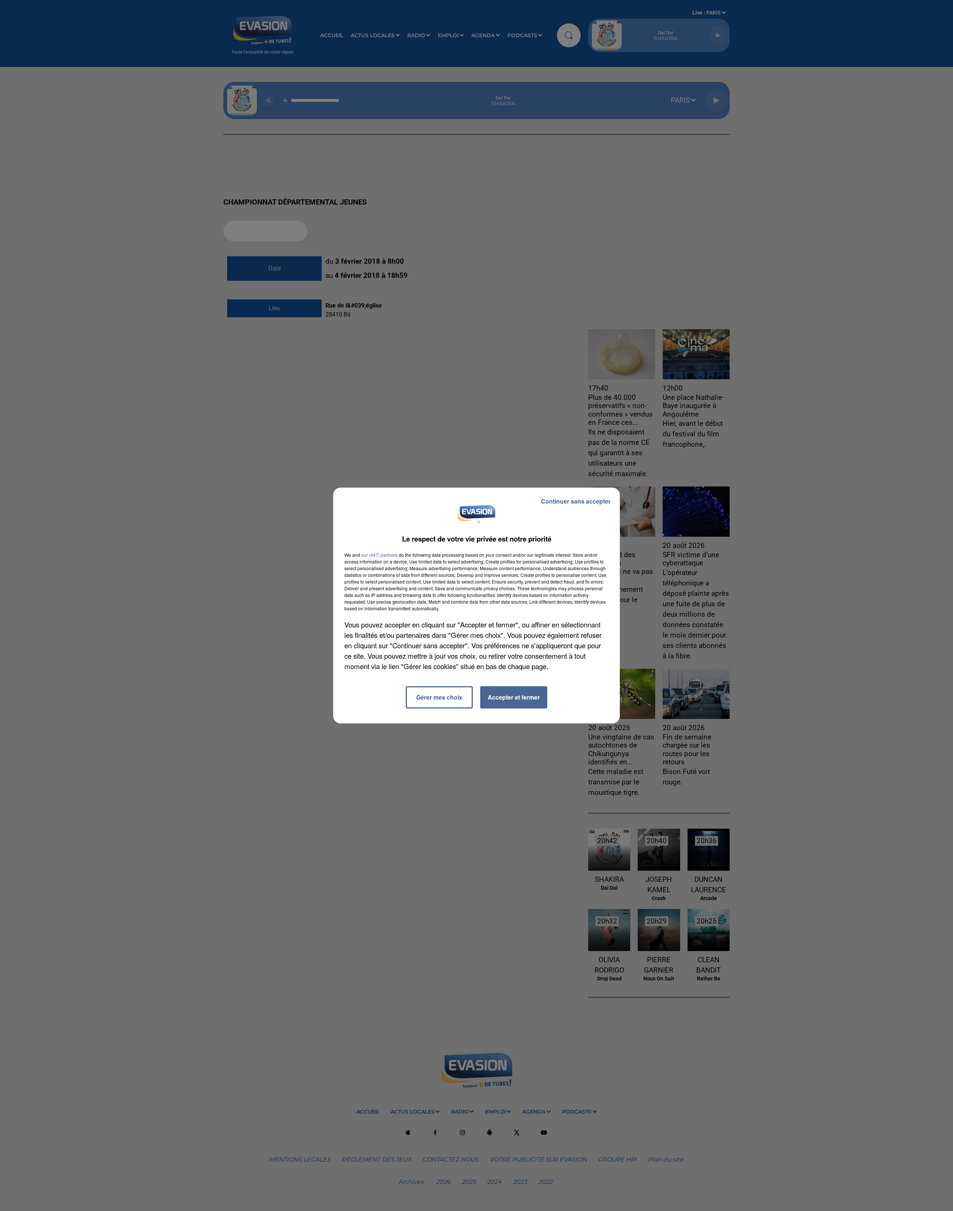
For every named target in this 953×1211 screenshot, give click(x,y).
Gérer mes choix (439, 697)
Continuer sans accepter (576, 501)
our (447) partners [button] (379, 555)
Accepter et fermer (514, 697)
